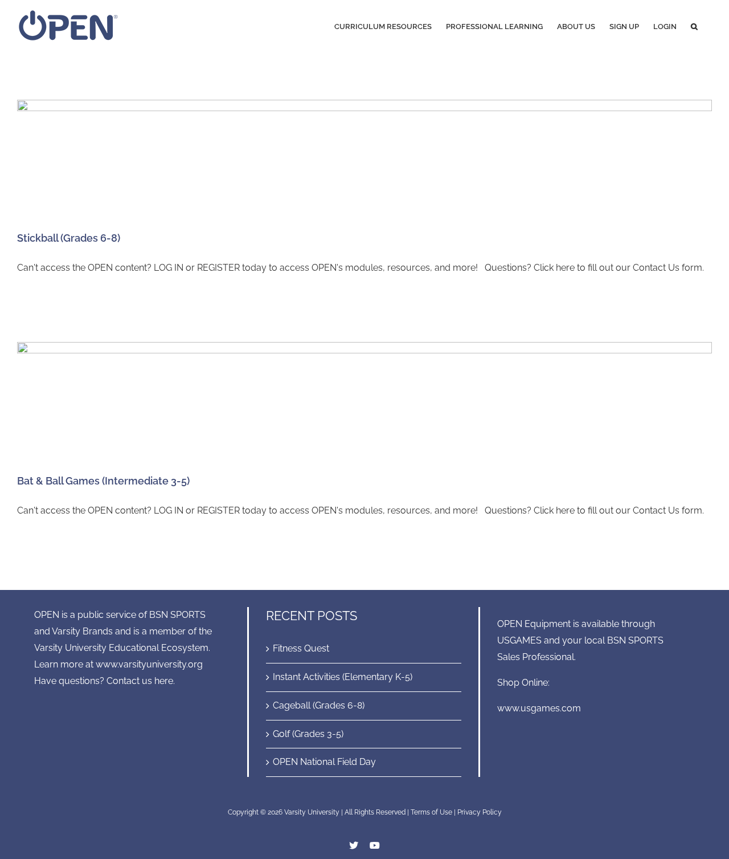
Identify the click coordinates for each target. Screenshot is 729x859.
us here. (158, 680)
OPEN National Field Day (324, 761)
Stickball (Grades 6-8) (68, 238)
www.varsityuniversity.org (149, 664)
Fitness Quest (301, 648)
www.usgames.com (539, 708)
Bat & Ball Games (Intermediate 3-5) (103, 481)
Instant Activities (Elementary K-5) (342, 676)
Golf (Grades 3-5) (308, 733)
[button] (694, 25)
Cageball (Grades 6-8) (318, 705)
